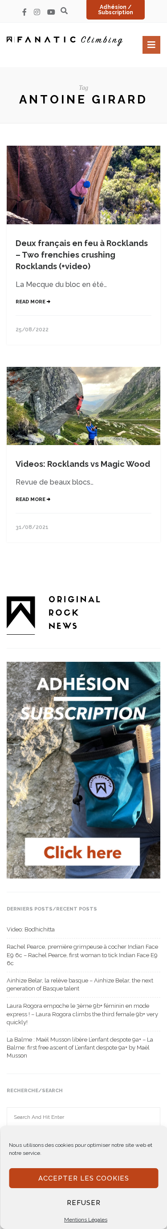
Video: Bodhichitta (31, 929)
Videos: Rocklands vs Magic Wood (83, 464)
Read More (31, 301)
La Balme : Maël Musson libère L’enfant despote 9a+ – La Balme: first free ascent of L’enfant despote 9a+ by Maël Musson (80, 1047)
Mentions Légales (85, 1219)
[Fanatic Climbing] (64, 41)
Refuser (84, 1203)
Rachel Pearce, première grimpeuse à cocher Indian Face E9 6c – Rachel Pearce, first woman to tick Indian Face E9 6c (82, 954)
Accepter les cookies (83, 1178)
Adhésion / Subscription (115, 10)
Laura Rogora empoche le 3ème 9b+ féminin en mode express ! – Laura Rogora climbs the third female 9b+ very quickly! (82, 1013)
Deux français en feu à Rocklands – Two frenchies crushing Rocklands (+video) (82, 255)
